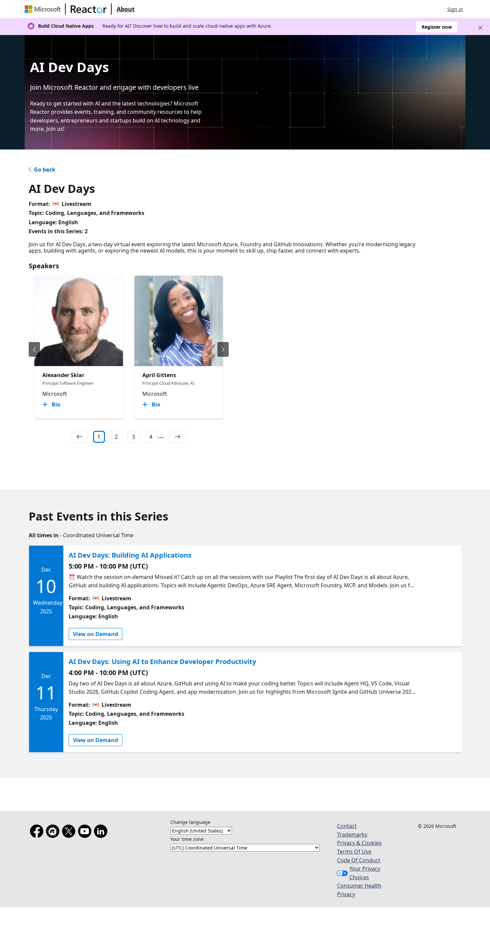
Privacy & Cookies (359, 843)
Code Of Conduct (358, 860)
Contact (347, 826)
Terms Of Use (354, 851)
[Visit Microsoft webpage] (44, 9)
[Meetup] (54, 833)
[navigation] (79, 437)
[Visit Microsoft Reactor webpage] (88, 9)
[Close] (480, 27)
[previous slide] (34, 349)
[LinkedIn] (102, 833)
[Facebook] (38, 833)
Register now (437, 27)
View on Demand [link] (95, 634)
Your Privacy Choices (364, 873)
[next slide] (223, 349)
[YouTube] (86, 833)
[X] (70, 833)
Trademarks (352, 834)
